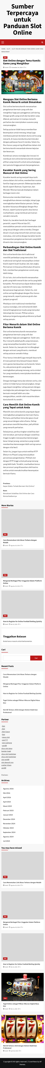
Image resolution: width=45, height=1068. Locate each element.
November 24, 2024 (17, 67)
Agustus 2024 (8, 837)
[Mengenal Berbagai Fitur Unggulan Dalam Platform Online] (22, 564)
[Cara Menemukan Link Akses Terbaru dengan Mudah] (22, 523)
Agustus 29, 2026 (15, 586)
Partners (4, 775)
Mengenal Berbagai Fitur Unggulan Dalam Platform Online (22, 685)
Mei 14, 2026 (14, 624)
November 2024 (9, 824)
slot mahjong (7, 743)
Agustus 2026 (8, 789)
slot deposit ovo (7, 762)
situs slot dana (6, 748)
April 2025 (7, 802)
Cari (3, 649)
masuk (14, 641)
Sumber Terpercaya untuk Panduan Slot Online (22, 19)
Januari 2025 (8, 815)
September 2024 (9, 832)
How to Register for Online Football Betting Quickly (22, 621)
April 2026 (7, 797)
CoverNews (32, 1061)
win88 (4, 746)
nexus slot (6, 737)
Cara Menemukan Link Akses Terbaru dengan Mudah (20, 675)
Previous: (19, 485)
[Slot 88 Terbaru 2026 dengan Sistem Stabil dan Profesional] (22, 1029)
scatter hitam (6, 765)
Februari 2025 (8, 810)
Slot (5, 57)
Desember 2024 (9, 819)
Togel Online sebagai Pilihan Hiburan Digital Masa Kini (21, 701)
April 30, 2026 (14, 1051)
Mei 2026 (6, 793)
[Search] (42, 42)
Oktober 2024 (8, 828)
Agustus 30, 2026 (15, 545)
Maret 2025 (7, 806)
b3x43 (7, 67)
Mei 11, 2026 (14, 1009)
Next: (18, 493)
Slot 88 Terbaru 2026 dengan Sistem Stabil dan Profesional (20, 711)
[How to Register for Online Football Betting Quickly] (22, 605)
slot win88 (5, 759)
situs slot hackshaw (8, 754)
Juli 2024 (6, 841)
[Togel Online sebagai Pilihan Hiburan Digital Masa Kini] (22, 987)
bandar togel (6, 751)
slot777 (5, 740)
